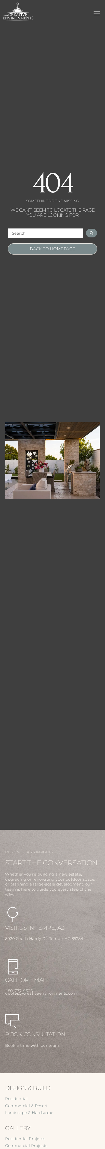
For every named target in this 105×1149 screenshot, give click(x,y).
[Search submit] (91, 233)
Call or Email (26, 979)
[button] (96, 14)
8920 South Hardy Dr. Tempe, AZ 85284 (44, 938)
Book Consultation (35, 1034)
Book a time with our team (32, 1045)
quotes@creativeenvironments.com (41, 993)
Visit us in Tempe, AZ (34, 927)
